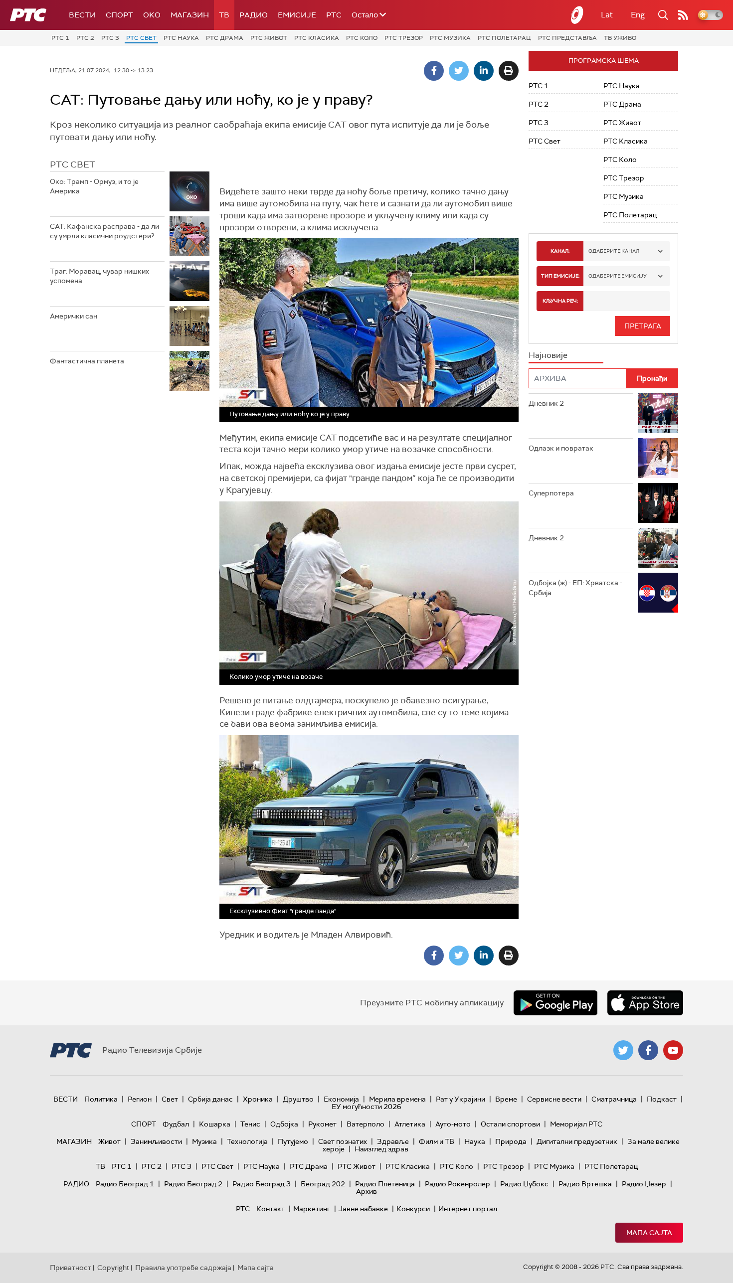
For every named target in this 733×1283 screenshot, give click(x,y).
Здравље (393, 1141)
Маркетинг (311, 1208)
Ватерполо (365, 1124)
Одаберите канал (613, 251)
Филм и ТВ (436, 1141)
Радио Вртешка (585, 1183)
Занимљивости (156, 1141)
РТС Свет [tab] (72, 164)
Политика (101, 1099)
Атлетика (409, 1124)
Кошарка (214, 1124)
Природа (511, 1141)
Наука (474, 1141)
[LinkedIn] (484, 71)
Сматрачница (614, 1099)
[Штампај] (509, 71)
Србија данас (210, 1099)
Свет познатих (342, 1141)
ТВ (224, 15)
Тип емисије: (560, 276)
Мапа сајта (649, 1232)
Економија (341, 1099)
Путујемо (293, 1141)
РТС (334, 15)
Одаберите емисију (617, 276)
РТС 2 (85, 38)
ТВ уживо (620, 38)
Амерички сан (73, 316)
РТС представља (567, 38)
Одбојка (284, 1124)
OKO (152, 15)
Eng (638, 14)
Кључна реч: (560, 301)
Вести (82, 15)
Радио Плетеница (385, 1183)
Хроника (258, 1099)
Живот (109, 1141)
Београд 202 (323, 1183)
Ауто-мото (453, 1124)
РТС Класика (316, 38)
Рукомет (322, 1124)
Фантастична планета (87, 360)
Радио (253, 15)
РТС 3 (110, 38)
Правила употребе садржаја (183, 1267)
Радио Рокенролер (457, 1183)
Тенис (250, 1124)
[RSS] (683, 15)
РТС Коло (361, 38)
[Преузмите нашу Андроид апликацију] (555, 1002)
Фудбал (176, 1124)
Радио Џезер (644, 1183)
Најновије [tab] (548, 355)
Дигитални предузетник (577, 1141)
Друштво (298, 1099)
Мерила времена (397, 1099)
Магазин (190, 15)
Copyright (113, 1267)
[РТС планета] (577, 15)
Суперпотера (551, 492)
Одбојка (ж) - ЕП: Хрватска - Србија (575, 587)
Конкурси (413, 1208)
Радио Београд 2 (193, 1183)
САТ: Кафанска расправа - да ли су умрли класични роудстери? (104, 231)
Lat (607, 14)
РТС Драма (224, 38)
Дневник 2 (546, 403)
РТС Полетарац (504, 38)
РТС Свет (141, 38)
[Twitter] (459, 71)
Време (506, 1099)
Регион (140, 1099)
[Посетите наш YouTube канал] (673, 1050)
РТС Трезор (403, 38)
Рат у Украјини (460, 1099)
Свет (170, 1099)
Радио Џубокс (524, 1183)
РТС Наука (181, 38)
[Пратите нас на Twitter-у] (623, 1050)
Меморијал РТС (576, 1124)
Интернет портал (467, 1208)
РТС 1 (60, 38)
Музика (204, 1141)
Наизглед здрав (381, 1148)
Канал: (559, 251)
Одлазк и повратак (561, 448)
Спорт (119, 15)
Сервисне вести (554, 1099)
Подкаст (662, 1099)
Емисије (297, 15)
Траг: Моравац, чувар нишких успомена (99, 276)
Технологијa (247, 1141)
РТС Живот (268, 38)
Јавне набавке (363, 1208)
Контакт (270, 1208)
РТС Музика (450, 38)
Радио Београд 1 (125, 1183)
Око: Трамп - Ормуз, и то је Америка (94, 186)
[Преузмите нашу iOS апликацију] (645, 1002)
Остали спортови (510, 1124)
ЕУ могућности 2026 (366, 1106)
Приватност (70, 1267)
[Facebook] (434, 71)
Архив (366, 1191)
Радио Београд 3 (261, 1183)
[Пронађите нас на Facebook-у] (648, 1050)
